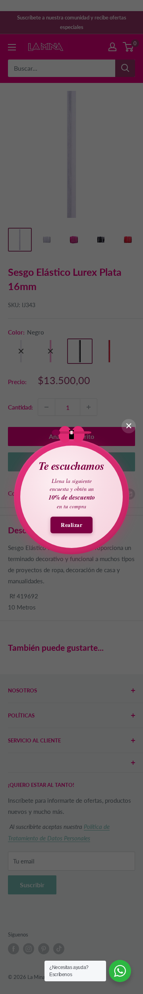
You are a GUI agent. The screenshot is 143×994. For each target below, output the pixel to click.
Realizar (71, 525)
